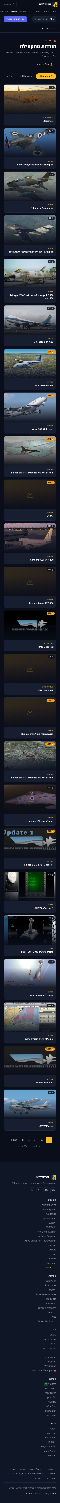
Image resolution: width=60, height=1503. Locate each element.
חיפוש (53, 1428)
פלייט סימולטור (49, 1205)
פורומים (47, 11)
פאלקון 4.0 (51, 1214)
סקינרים (52, 1249)
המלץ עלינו (51, 1406)
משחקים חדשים (17, 1469)
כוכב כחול (52, 1312)
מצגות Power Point (47, 1321)
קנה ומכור (51, 1245)
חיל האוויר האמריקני (47, 1308)
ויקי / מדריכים (49, 1348)
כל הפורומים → (49, 1267)
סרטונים (23, 11)
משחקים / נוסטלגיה (47, 1236)
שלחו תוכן (51, 1397)
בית (54, 28)
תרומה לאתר (50, 1411)
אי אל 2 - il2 (50, 1285)
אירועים (52, 1290)
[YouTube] (46, 1190)
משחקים (52, 1361)
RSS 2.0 (52, 1442)
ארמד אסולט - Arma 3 (46, 1294)
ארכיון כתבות (50, 1339)
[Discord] (53, 1190)
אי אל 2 (52, 1223)
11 (23, 1140)
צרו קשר (52, 1402)
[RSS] (39, 1190)
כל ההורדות (46, 76)
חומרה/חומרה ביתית (47, 1232)
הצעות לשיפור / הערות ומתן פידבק (40, 1240)
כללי (54, 1317)
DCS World (51, 1227)
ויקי (6, 11)
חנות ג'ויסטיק (50, 1451)
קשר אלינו (51, 1455)
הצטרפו (29, 1493)
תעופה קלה (51, 1263)
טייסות (38, 11)
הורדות (14, 11)
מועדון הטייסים (49, 1209)
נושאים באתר (50, 1437)
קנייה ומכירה (50, 1357)
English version (48, 1446)
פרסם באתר (50, 1415)
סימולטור (52, 1469)
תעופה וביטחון (49, 1218)
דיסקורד (50, 1384)
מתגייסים (52, 1254)
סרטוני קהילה (50, 1366)
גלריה (30, 11)
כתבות (55, 11)
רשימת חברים (50, 1388)
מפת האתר (51, 1433)
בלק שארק (51, 1299)
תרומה (37, 1478)
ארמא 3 (52, 1258)
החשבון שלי (50, 1393)
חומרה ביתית (50, 1303)
